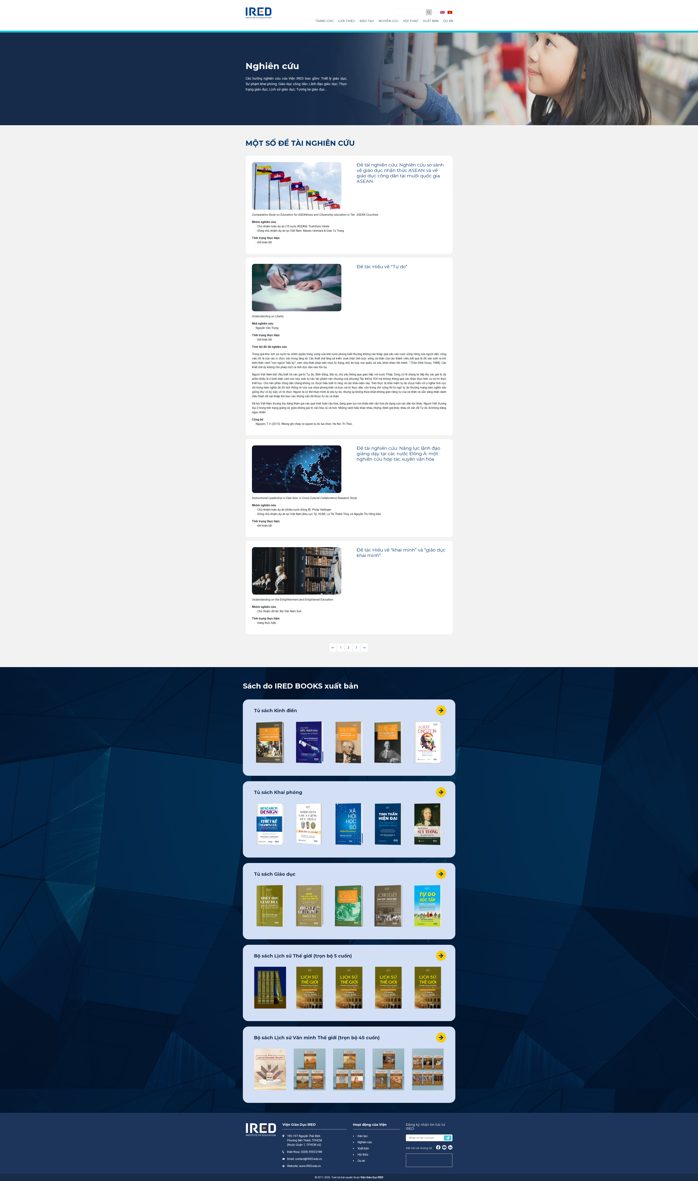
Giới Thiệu (346, 21)
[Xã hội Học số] (349, 824)
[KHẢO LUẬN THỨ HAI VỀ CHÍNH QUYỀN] (270, 742)
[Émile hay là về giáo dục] (349, 906)
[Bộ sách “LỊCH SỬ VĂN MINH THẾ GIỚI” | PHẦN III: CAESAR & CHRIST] (388, 1069)
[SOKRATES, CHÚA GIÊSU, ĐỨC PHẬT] (309, 824)
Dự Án (448, 21)
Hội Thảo (410, 21)
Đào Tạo (367, 21)
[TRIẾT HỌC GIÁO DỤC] (270, 906)
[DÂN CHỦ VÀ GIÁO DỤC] (388, 906)
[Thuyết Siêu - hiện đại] (309, 742)
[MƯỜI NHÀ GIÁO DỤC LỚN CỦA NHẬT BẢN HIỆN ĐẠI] (309, 906)
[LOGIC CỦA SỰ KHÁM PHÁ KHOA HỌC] (349, 742)
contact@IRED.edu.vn (308, 1159)
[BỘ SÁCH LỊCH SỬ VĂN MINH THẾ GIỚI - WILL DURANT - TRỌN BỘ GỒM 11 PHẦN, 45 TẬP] (270, 1069)
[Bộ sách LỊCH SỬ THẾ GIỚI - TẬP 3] (349, 988)
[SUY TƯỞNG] (428, 824)
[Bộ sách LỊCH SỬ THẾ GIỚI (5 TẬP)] (270, 988)
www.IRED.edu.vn (310, 1166)
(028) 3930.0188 (311, 1152)
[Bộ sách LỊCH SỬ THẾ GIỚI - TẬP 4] (388, 988)
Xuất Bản (431, 21)
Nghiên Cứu (388, 21)
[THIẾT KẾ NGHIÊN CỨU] (270, 824)
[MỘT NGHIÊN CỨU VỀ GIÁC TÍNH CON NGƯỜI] (388, 742)
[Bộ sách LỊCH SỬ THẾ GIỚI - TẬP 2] (309, 988)
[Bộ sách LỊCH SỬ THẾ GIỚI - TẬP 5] (428, 988)
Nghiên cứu (365, 1142)
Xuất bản (363, 1148)
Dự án (361, 1160)
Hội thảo (363, 1154)
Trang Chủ (324, 21)
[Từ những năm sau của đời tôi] (428, 742)
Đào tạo (363, 1136)
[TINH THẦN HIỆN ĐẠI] (388, 824)
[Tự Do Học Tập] (428, 906)
